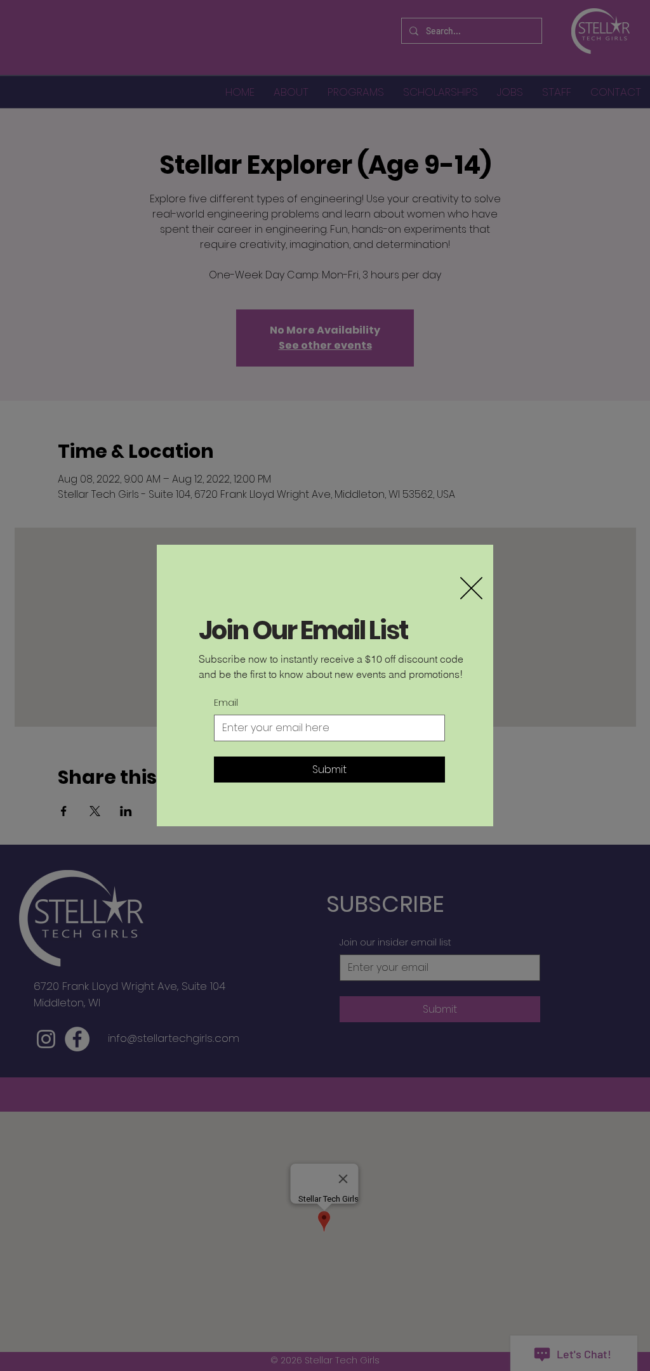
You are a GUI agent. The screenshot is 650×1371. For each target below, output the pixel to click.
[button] (471, 588)
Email (226, 703)
